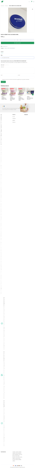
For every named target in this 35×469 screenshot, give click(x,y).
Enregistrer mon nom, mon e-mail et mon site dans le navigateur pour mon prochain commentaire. (15, 79)
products (6, 5)
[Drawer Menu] (33, 1)
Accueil (14, 116)
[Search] (29, 1)
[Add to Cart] (33, 94)
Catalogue (14, 118)
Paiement (14, 122)
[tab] (2, 51)
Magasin (14, 120)
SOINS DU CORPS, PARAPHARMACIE (9, 48)
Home (3, 5)
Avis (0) (2, 51)
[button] (32, 9)
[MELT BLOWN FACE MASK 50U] (30, 92)
